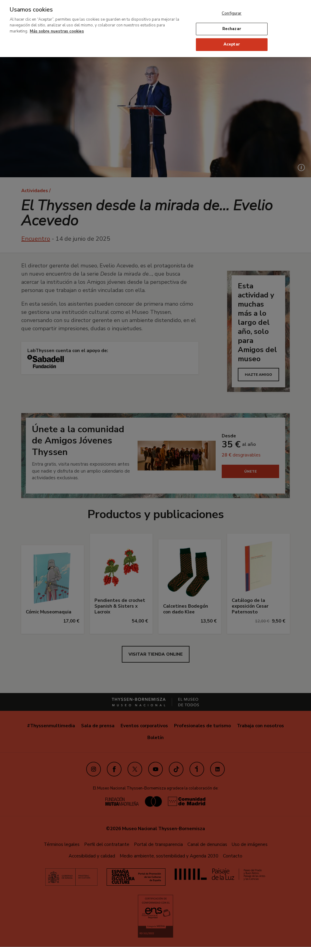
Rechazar (231, 29)
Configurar (231, 13)
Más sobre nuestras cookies (57, 31)
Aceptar (232, 44)
